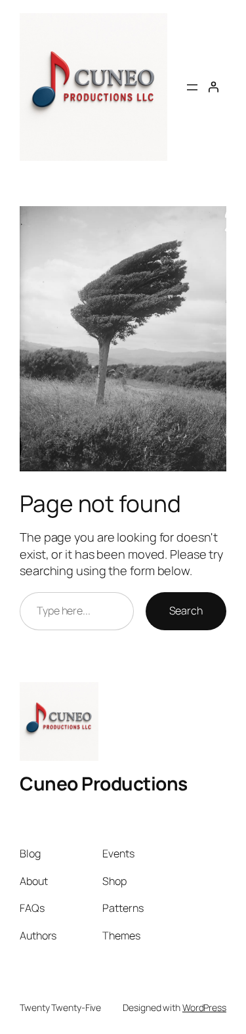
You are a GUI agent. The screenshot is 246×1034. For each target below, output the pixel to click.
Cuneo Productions (104, 783)
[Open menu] (192, 87)
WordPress (204, 1007)
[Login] (213, 87)
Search (186, 610)
